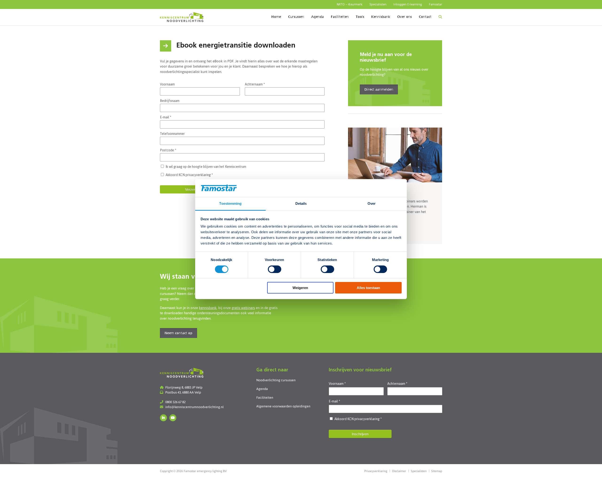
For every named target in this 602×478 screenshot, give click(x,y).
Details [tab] (301, 203)
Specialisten (377, 4)
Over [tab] (372, 203)
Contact (425, 17)
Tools (360, 17)
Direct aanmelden (378, 89)
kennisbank (208, 308)
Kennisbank (380, 17)
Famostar (435, 4)
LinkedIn (163, 417)
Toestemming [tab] (230, 203)
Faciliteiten (340, 17)
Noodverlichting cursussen (276, 380)
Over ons (404, 17)
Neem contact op (178, 333)
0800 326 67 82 (175, 402)
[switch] (274, 269)
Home (276, 17)
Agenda (317, 17)
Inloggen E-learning (407, 4)
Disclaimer (399, 471)
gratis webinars (243, 308)
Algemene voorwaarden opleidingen (283, 406)
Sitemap (436, 471)
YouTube (172, 417)
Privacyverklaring (375, 471)
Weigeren (300, 288)
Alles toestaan (368, 288)
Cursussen (296, 17)
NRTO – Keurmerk (349, 4)
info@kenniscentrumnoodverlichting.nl (194, 407)
